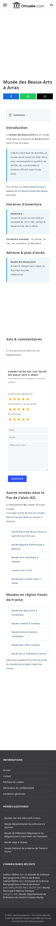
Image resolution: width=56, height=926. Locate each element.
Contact (7, 776)
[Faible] (14, 399)
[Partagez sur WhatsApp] (28, 96)
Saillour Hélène (11, 874)
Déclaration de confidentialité (18, 787)
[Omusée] (28, 5)
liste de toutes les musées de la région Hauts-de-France (26, 664)
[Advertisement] (28, 45)
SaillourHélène (10, 881)
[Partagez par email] (45, 96)
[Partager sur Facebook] (11, 96)
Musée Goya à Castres (15, 842)
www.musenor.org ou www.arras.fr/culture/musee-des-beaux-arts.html (27, 191)
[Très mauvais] (10, 399)
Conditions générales (14, 793)
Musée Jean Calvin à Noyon (26, 644)
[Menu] (5, 5)
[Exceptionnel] (27, 399)
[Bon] (19, 399)
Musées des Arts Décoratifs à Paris (22, 818)
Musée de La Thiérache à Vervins (29, 653)
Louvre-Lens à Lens (22, 570)
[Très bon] (23, 399)
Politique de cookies (13, 782)
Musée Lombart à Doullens (26, 623)
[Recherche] (51, 5)
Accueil (7, 770)
